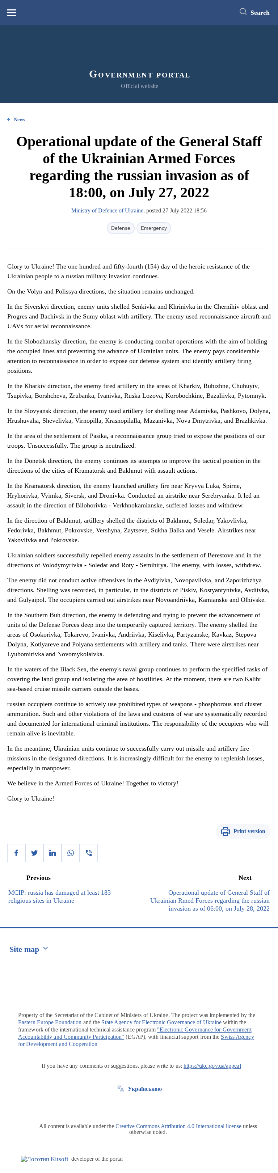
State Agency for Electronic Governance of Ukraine (161, 1022)
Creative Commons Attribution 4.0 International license (178, 1126)
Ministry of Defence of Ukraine (107, 210)
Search (260, 12)
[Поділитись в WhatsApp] (70, 853)
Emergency (154, 228)
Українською (145, 1089)
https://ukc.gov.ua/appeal (212, 1066)
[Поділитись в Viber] (88, 853)
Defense (120, 228)
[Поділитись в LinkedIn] (52, 853)
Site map (24, 949)
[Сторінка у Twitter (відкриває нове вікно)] (120, 1105)
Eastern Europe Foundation (50, 1022)
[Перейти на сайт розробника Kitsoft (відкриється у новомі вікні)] (44, 1159)
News (19, 119)
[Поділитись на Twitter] (34, 853)
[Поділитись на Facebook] (16, 853)
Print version (249, 831)
